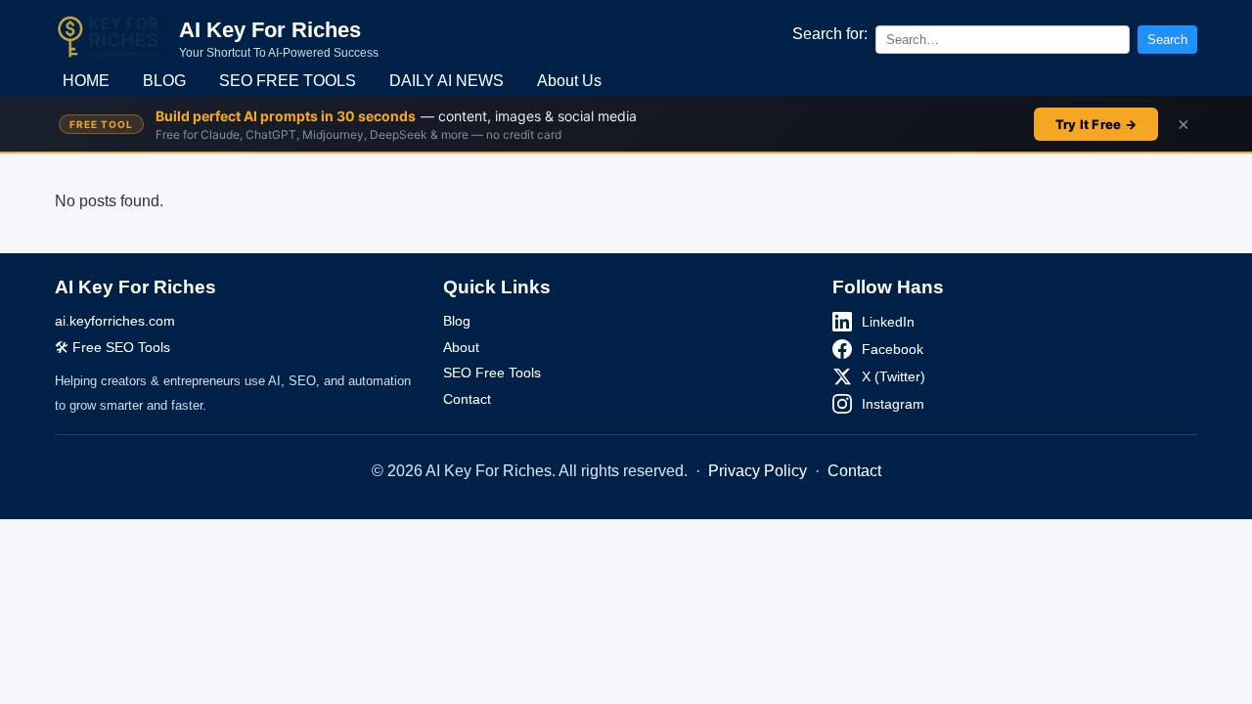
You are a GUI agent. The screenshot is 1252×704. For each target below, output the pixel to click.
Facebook (892, 349)
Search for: (830, 33)
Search (1167, 39)
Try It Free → (1096, 124)
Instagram (893, 404)
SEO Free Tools (492, 372)
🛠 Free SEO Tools (112, 347)
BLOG (164, 80)
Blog (456, 321)
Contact (467, 399)
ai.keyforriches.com (115, 321)
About (461, 347)
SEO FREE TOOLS (287, 80)
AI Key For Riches (270, 30)
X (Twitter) (893, 376)
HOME (86, 80)
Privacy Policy (757, 470)
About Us (569, 80)
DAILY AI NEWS (446, 80)
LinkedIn (888, 322)
